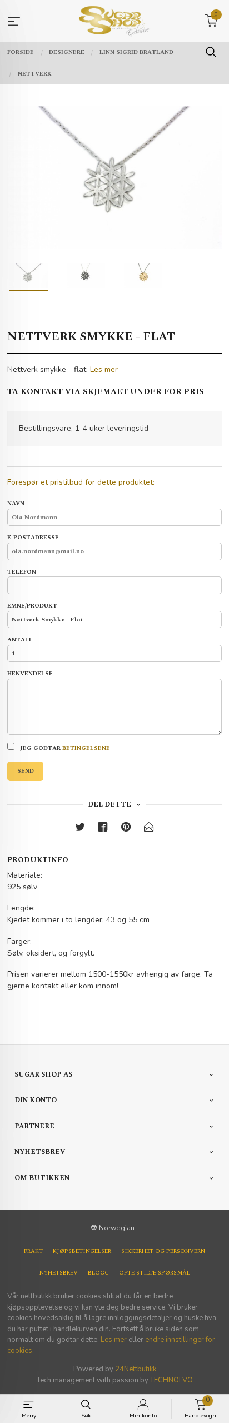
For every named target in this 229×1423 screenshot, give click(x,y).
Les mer (104, 369)
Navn (15, 504)
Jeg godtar (64, 748)
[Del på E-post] (149, 829)
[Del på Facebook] (103, 829)
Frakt (33, 1251)
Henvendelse (30, 674)
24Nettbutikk (135, 1369)
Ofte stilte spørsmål (154, 1272)
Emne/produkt (32, 606)
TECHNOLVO (171, 1380)
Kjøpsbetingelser (82, 1251)
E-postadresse (33, 538)
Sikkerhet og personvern (163, 1251)
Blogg (98, 1272)
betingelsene (86, 748)
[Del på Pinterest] (126, 829)
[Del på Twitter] (80, 829)
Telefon (21, 572)
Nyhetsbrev (58, 1272)
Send (25, 771)
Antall (20, 640)
